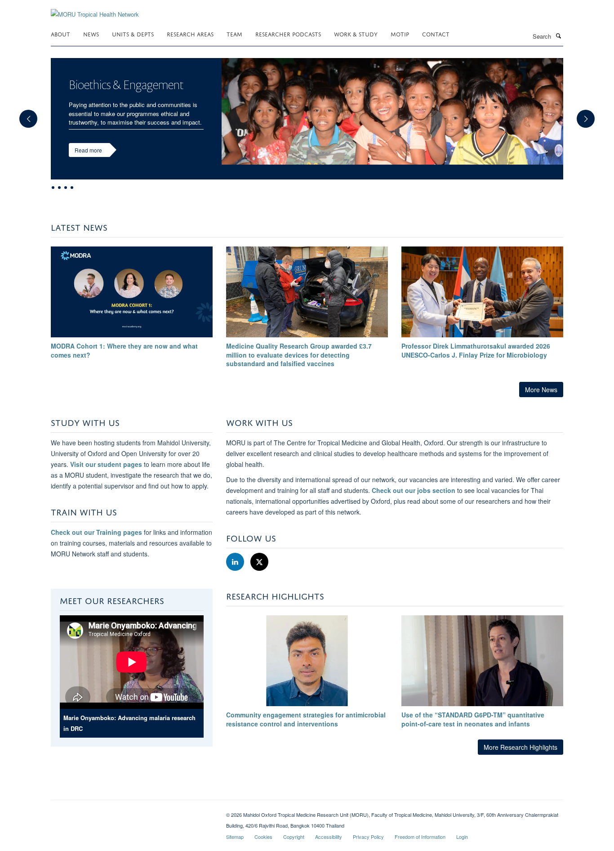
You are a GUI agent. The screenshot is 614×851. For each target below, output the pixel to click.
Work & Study (356, 33)
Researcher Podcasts (288, 33)
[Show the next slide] (590, 114)
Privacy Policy (368, 836)
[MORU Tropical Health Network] (95, 8)
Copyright (293, 836)
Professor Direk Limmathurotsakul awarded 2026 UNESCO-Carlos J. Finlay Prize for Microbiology (475, 350)
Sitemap (235, 836)
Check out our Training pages (96, 532)
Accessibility (328, 836)
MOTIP (400, 33)
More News (541, 389)
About (60, 33)
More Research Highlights (520, 747)
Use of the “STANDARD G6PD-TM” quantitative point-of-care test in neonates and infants (472, 719)
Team (234, 33)
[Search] (558, 35)
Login (462, 836)
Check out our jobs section (413, 490)
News (91, 33)
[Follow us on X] (259, 562)
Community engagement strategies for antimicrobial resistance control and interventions (306, 719)
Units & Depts (133, 33)
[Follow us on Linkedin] (236, 562)
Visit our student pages (106, 464)
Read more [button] (88, 150)
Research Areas (190, 33)
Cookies (263, 836)
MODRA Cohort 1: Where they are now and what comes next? (124, 350)
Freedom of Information (420, 836)
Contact (435, 33)
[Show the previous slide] (24, 114)
